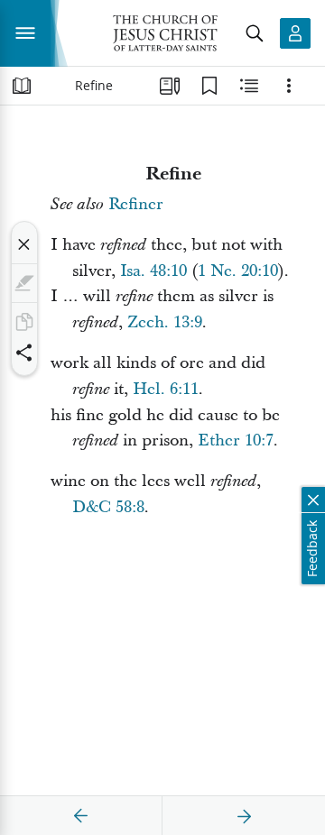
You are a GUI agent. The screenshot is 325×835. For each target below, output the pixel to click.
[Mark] (24, 283)
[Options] (289, 86)
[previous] (81, 816)
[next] (243, 816)
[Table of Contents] (21, 85)
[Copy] (24, 322)
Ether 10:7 (236, 440)
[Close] (24, 244)
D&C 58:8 (108, 507)
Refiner (135, 204)
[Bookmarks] (209, 86)
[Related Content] (249, 86)
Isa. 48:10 (153, 271)
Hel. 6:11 (166, 389)
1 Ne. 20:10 (238, 271)
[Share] (24, 352)
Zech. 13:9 (164, 322)
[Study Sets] (170, 86)
